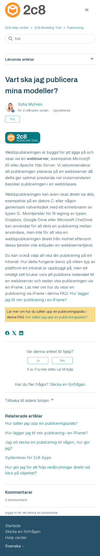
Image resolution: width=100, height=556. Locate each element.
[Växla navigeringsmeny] (87, 10)
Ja (38, 360)
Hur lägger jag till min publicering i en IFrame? (46, 433)
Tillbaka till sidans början (27, 400)
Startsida (12, 525)
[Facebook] (7, 333)
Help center (16, 537)
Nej (62, 360)
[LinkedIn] (21, 333)
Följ (12, 119)
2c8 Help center (17, 27)
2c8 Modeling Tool (47, 27)
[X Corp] (14, 333)
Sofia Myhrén (30, 104)
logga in (11, 512)
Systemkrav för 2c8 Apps (28, 457)
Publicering (75, 27)
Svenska (13, 546)
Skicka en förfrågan (67, 384)
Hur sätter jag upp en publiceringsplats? (57, 317)
